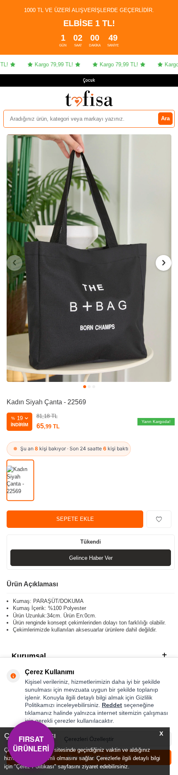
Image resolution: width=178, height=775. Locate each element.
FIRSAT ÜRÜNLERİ (31, 743)
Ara (165, 118)
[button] (84, 386)
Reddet (112, 705)
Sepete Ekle (75, 519)
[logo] (89, 98)
